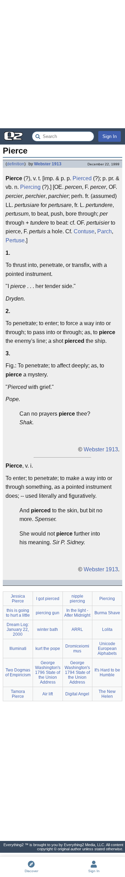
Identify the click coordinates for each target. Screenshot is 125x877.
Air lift (47, 694)
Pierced (82, 178)
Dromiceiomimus (77, 648)
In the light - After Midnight (77, 613)
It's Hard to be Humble (107, 672)
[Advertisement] (62, 64)
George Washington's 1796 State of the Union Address (47, 672)
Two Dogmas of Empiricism (18, 672)
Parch (104, 231)
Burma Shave (107, 612)
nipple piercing (77, 599)
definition (15, 164)
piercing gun (47, 612)
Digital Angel (77, 694)
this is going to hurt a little (18, 613)
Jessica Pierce (18, 599)
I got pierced (47, 598)
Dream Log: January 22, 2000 (18, 629)
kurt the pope (47, 648)
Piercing (30, 187)
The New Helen (107, 694)
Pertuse (15, 240)
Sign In (109, 136)
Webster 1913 (47, 164)
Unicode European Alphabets (107, 648)
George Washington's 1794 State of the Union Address (77, 672)
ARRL (77, 629)
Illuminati (17, 648)
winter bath (47, 629)
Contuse (84, 231)
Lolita (107, 629)
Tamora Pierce (18, 694)
